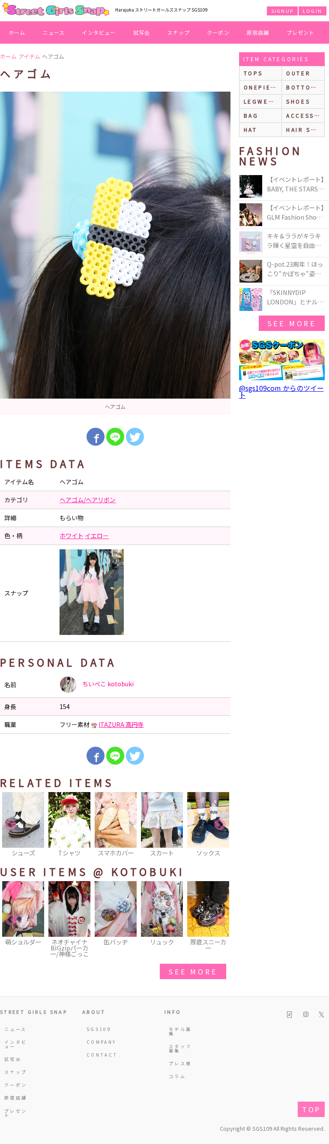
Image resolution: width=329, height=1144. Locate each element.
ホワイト (72, 535)
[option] (115, 253)
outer (298, 73)
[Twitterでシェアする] (135, 437)
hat (250, 129)
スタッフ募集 (180, 1048)
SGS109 (99, 1029)
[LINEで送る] (115, 437)
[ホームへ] (55, 10)
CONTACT (99, 1055)
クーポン (218, 32)
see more (192, 971)
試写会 (141, 32)
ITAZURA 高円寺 (121, 724)
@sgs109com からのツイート (281, 391)
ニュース (54, 32)
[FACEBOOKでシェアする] (96, 437)
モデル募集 (180, 1031)
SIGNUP (282, 10)
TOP (311, 1109)
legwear (261, 101)
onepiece (262, 87)
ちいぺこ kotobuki (107, 683)
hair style (305, 129)
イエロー (97, 535)
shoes (298, 101)
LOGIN (312, 10)
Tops (253, 73)
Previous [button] (10, 825)
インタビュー (99, 32)
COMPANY (99, 1042)
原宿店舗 (258, 32)
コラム (177, 1076)
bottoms (303, 87)
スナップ (178, 32)
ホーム (17, 32)
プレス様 (180, 1063)
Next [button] (219, 825)
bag (251, 115)
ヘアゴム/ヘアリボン (88, 499)
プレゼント (301, 32)
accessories (305, 115)
